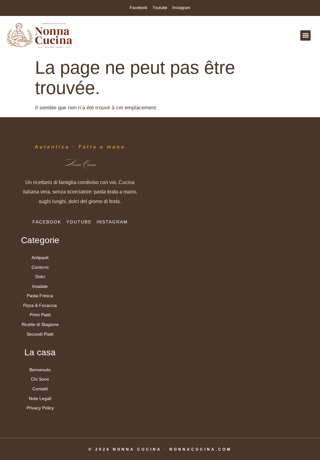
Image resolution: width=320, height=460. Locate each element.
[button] (305, 35)
